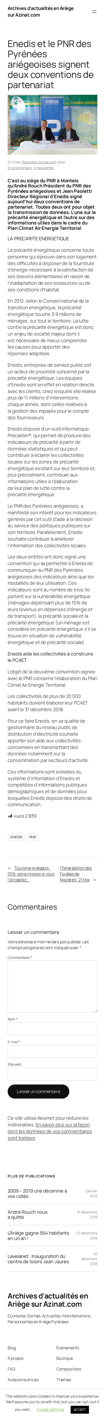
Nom (12, 1019)
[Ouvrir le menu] (94, 12)
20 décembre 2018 (89, 1258)
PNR (32, 837)
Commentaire (20, 957)
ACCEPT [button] (80, 1409)
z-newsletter (44, 167)
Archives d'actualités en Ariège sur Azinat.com (41, 11)
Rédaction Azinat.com (39, 162)
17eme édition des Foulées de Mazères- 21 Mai (76, 873)
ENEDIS (16, 837)
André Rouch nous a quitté (27, 1214)
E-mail (14, 1041)
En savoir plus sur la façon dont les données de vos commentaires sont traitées (50, 1131)
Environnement (20, 167)
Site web (14, 1064)
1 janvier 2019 (91, 1193)
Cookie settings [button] (50, 1409)
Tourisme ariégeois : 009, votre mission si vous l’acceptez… (31, 873)
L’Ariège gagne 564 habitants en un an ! (38, 1235)
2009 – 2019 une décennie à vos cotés (37, 1193)
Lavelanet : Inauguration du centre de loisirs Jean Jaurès (38, 1259)
